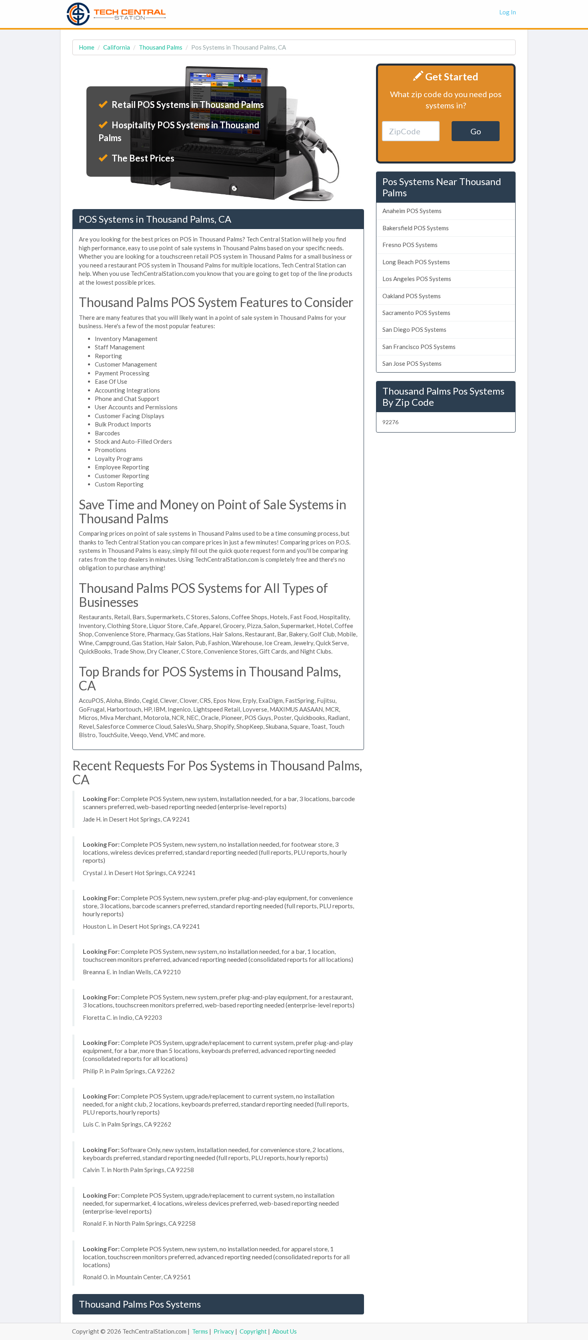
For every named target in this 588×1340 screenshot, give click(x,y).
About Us (284, 1331)
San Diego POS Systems (414, 329)
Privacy (224, 1331)
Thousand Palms (160, 47)
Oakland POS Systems (411, 295)
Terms (200, 1331)
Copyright (253, 1331)
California (116, 47)
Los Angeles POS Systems (416, 278)
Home (86, 47)
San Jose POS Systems (412, 363)
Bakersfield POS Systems (415, 227)
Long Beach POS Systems (416, 261)
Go (475, 131)
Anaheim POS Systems (412, 210)
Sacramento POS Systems (416, 312)
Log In (507, 12)
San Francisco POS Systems (419, 346)
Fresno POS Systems (410, 244)
